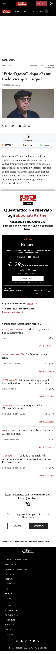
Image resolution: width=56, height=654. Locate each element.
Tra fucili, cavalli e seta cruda (24, 356)
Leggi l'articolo (46, 345)
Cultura (8, 59)
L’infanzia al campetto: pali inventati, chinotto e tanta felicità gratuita (26, 381)
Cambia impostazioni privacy (17, 569)
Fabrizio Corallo (11, 85)
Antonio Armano (11, 364)
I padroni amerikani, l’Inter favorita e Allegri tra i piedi (27, 431)
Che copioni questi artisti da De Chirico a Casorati (26, 406)
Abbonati (41, 3)
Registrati (39, 526)
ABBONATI (28, 278)
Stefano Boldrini (11, 439)
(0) (53, 338)
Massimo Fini (9, 389)
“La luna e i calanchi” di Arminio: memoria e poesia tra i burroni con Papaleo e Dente (27, 459)
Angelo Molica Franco (13, 414)
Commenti (9, 126)
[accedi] (51, 3)
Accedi (17, 526)
